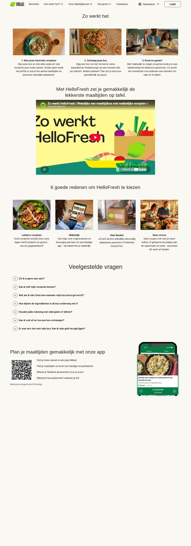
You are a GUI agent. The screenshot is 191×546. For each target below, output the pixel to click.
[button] (149, 4)
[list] (95, 50)
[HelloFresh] (17, 4)
